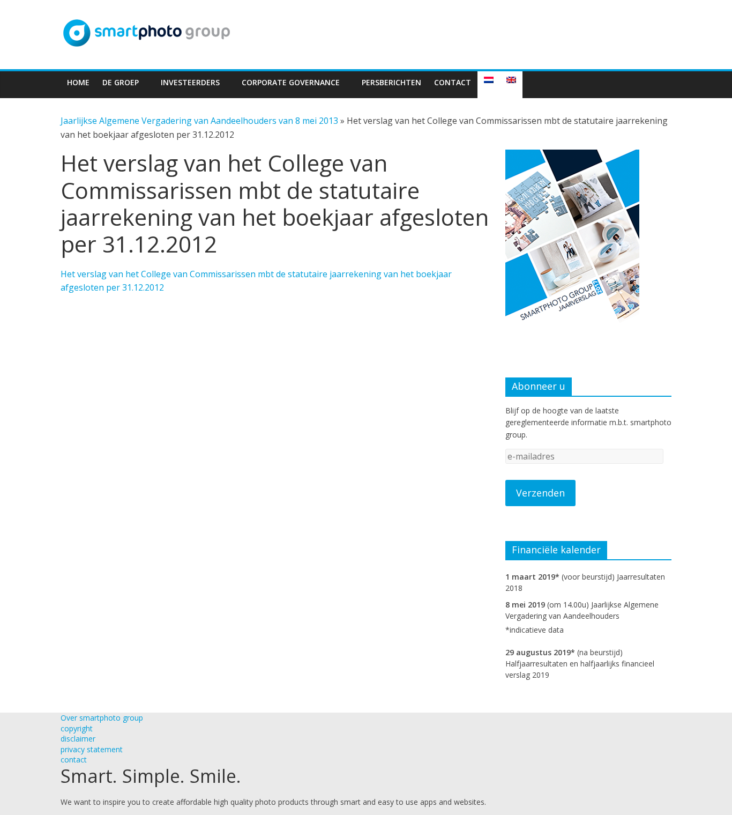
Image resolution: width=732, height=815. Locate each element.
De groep (120, 82)
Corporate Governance (291, 82)
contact (74, 759)
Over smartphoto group (102, 718)
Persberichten (391, 82)
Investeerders (190, 82)
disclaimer (78, 739)
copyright (77, 728)
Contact (452, 82)
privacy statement (92, 749)
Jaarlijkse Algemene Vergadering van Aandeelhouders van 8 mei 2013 (199, 121)
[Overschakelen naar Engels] (511, 84)
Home (78, 82)
